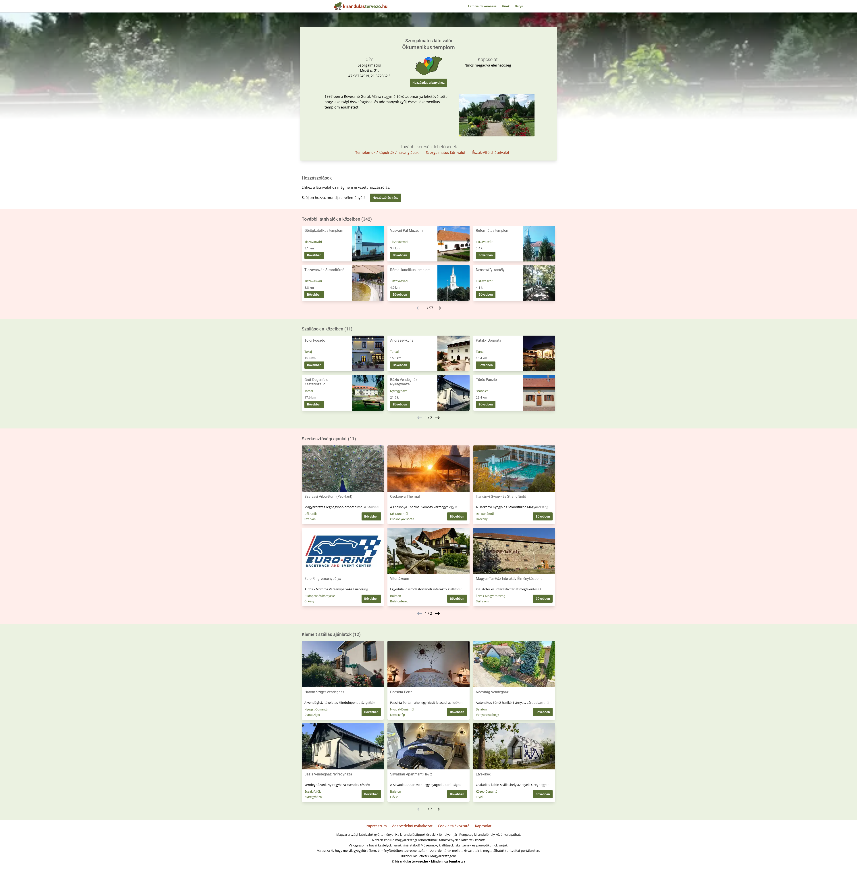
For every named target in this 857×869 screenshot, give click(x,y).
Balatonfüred (399, 601)
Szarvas (310, 519)
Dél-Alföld (311, 514)
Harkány (482, 519)
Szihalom (482, 601)
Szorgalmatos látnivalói (445, 152)
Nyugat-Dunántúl (316, 709)
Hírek (506, 6)
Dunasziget (312, 715)
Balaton (395, 596)
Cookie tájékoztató (454, 825)
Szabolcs (482, 391)
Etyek (479, 797)
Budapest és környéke (319, 596)
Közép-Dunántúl (487, 791)
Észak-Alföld (313, 791)
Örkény (309, 601)
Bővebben (314, 255)
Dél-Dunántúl (399, 514)
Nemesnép (397, 715)
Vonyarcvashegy (487, 715)
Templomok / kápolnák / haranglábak (387, 152)
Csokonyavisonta (402, 519)
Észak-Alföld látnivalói (490, 152)
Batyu (519, 6)
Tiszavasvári (313, 242)
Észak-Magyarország (490, 596)
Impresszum (376, 825)
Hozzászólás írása (386, 197)
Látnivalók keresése (482, 6)
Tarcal (394, 351)
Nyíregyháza (399, 391)
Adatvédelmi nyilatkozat (412, 825)
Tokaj (308, 351)
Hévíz (394, 797)
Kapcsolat (483, 825)
